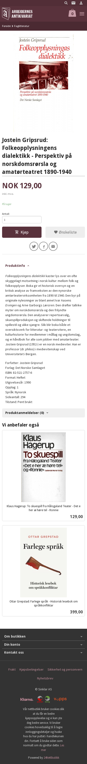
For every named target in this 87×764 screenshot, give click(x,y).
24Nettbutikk (51, 758)
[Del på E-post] (53, 246)
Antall (5, 213)
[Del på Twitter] (34, 246)
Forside (6, 26)
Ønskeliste (67, 232)
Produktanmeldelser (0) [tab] (24, 413)
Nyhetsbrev (45, 678)
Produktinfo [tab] (15, 266)
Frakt (12, 669)
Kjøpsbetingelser (31, 669)
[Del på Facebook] (43, 246)
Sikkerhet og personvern (65, 669)
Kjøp (25, 232)
